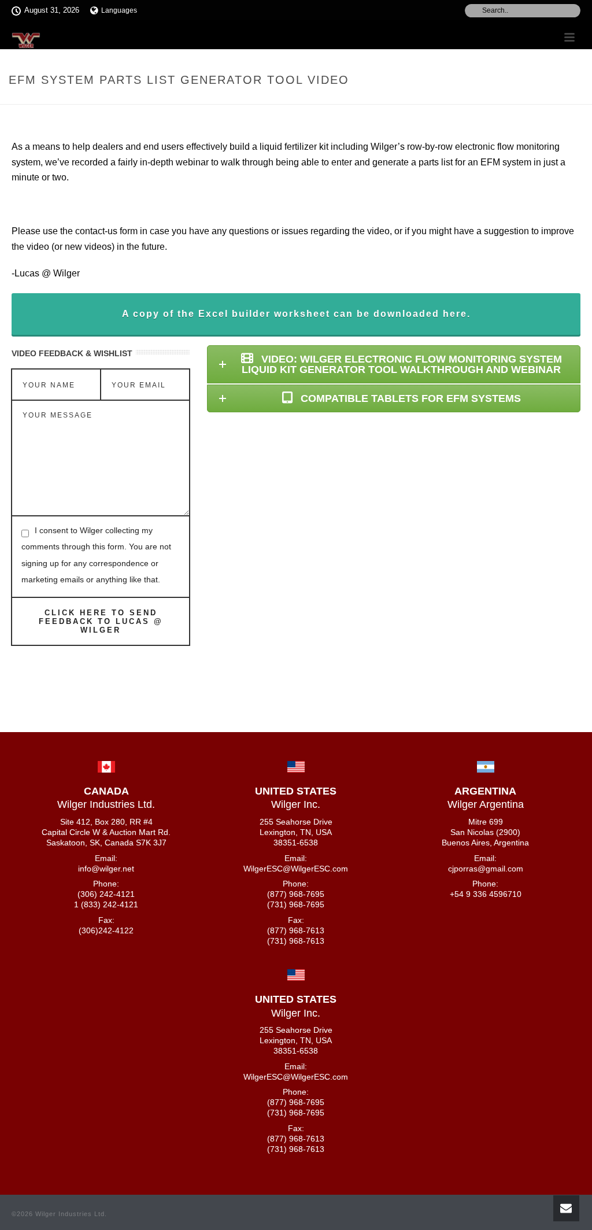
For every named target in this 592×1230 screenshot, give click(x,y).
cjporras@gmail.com (485, 868)
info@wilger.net (106, 868)
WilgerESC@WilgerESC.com (295, 868)
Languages (119, 10)
